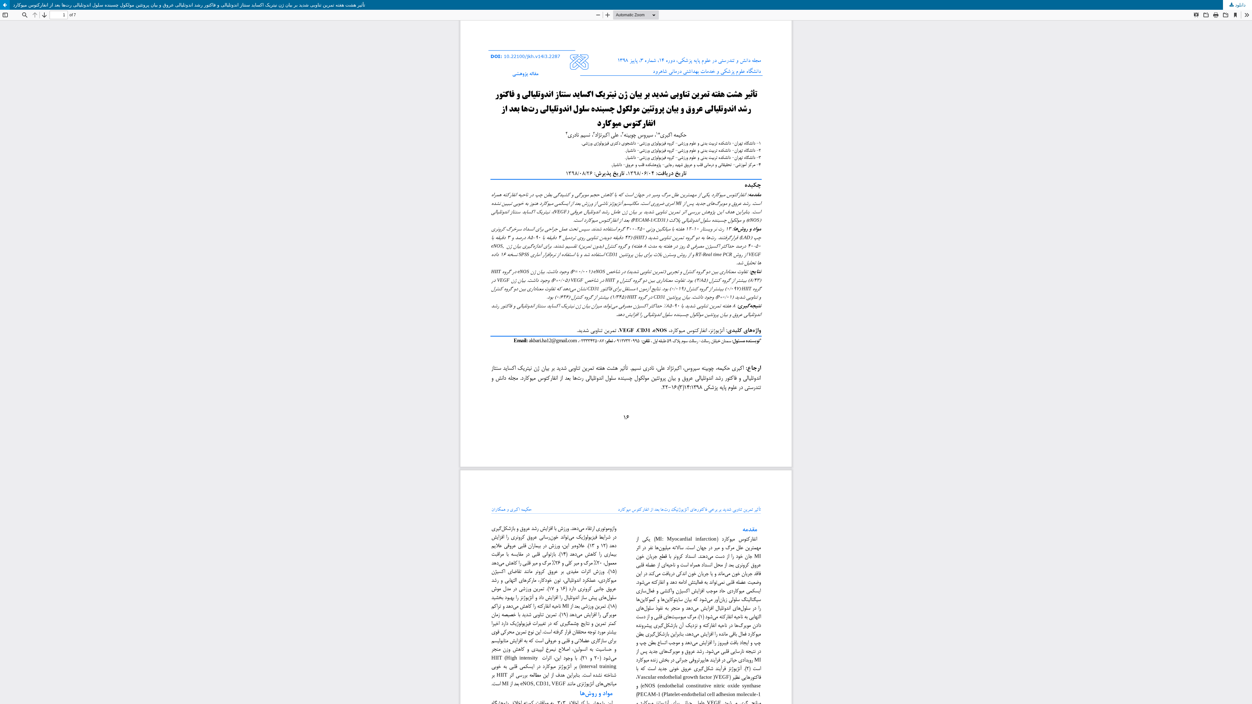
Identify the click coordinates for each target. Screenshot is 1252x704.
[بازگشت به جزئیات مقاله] (5, 5)
